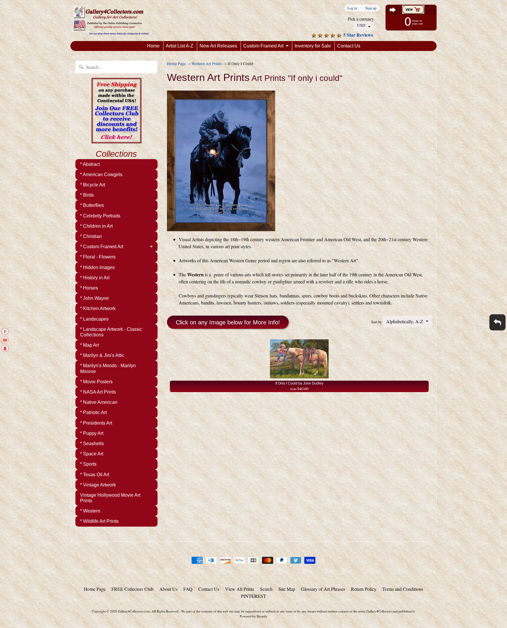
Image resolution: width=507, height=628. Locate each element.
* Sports (88, 464)
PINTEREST (253, 596)
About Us (168, 589)
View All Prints (239, 589)
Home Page (176, 63)
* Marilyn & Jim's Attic (102, 355)
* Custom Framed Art (101, 246)
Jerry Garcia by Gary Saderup (63, 604)
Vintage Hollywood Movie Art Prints (110, 498)
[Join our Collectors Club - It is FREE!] (116, 140)
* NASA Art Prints (98, 391)
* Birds (87, 195)
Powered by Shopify (254, 616)
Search (266, 589)
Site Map (286, 589)
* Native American (98, 402)
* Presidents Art (96, 423)
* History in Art (94, 277)
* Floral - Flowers (98, 256)
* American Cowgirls (101, 174)
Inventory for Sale (313, 45)
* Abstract (90, 164)
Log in (352, 8)
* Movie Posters (96, 381)
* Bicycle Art (92, 184)
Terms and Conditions (402, 589)
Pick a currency (361, 18)
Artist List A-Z (179, 45)
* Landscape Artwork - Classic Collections (111, 332)
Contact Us (348, 45)
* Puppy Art (91, 433)
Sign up (370, 8)
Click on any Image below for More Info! (228, 322)
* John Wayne (94, 298)
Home (153, 45)
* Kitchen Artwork (98, 308)
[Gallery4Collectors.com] (111, 20)
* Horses (89, 287)
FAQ (187, 589)
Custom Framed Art (263, 45)
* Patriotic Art (93, 412)
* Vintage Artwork (98, 484)
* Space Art (91, 453)
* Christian (91, 236)
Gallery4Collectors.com (134, 611)
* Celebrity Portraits (100, 215)
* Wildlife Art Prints (99, 521)
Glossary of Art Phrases (323, 589)
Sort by (376, 321)
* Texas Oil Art (94, 474)
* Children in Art (96, 226)
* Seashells (92, 443)
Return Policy (363, 589)
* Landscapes (94, 318)
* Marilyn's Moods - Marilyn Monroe (108, 368)
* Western (90, 510)
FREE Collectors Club (132, 589)
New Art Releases (218, 45)
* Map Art (89, 345)
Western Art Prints (207, 63)
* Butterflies (92, 205)
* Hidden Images (97, 267)
